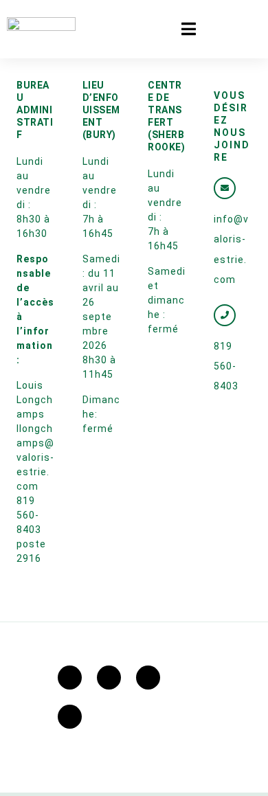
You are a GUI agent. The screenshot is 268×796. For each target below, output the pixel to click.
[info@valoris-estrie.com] (225, 188)
